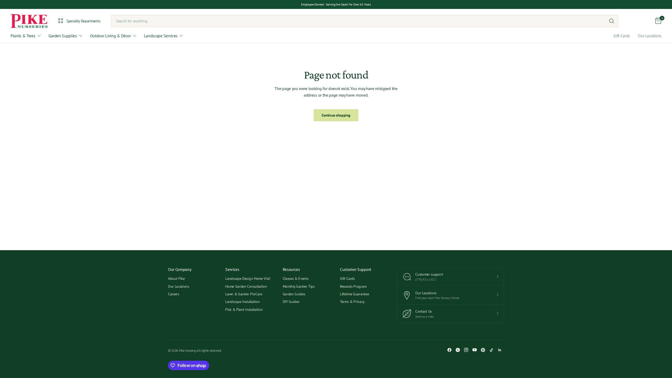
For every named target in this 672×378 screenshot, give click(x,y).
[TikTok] (491, 350)
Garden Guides (294, 294)
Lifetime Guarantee (354, 294)
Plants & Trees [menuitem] (22, 35)
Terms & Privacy (352, 301)
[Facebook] (449, 350)
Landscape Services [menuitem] (160, 35)
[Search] (611, 21)
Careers (173, 294)
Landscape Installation (242, 301)
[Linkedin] (500, 350)
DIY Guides (291, 301)
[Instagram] (466, 350)
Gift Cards (621, 35)
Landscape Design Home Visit (247, 278)
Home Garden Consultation (246, 286)
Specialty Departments (83, 21)
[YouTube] (474, 350)
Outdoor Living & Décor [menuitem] (110, 35)
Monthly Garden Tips (299, 286)
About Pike (176, 278)
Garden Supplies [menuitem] (63, 35)
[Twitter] (458, 350)
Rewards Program (353, 286)
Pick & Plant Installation (243, 309)
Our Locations (650, 35)
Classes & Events (296, 278)
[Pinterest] (483, 350)
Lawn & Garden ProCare (243, 294)
